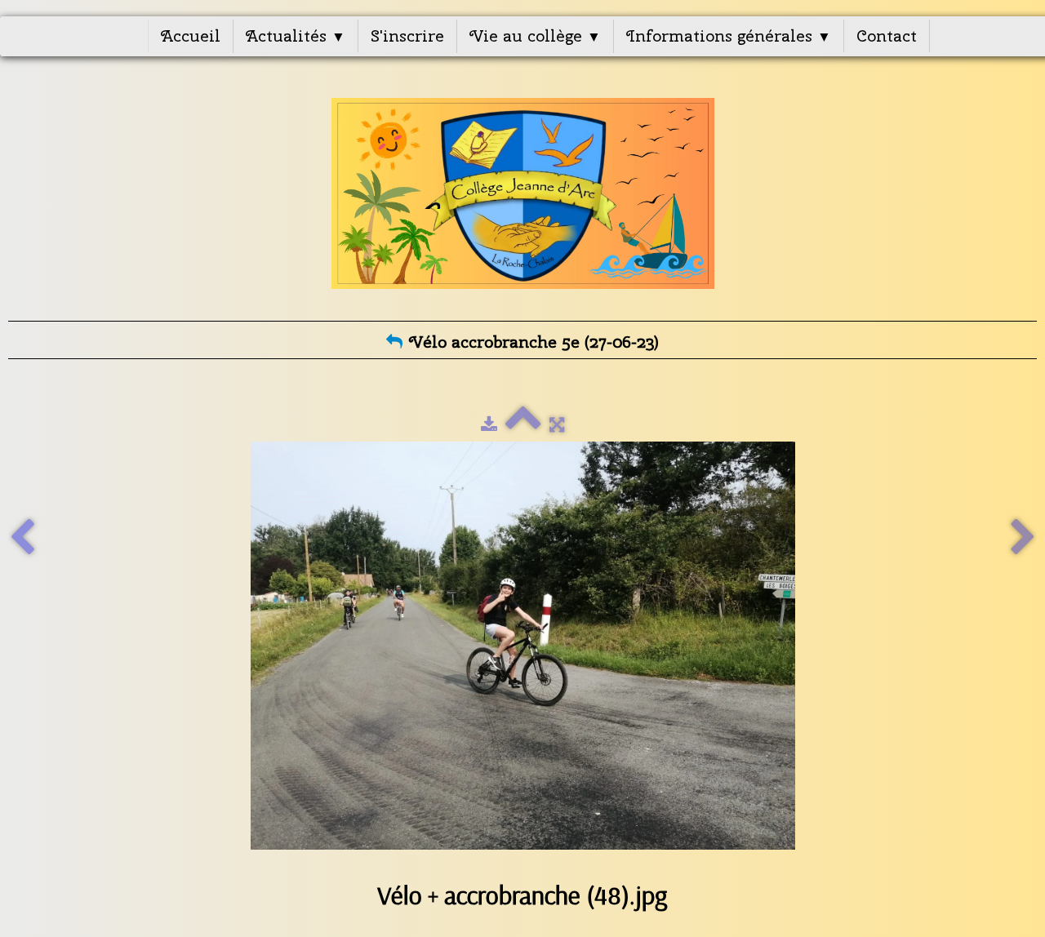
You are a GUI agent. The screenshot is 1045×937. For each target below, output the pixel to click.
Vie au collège (535, 35)
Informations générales (728, 35)
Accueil (190, 35)
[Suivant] (1023, 537)
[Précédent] (22, 537)
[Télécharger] (489, 424)
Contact (886, 35)
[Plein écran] (556, 424)
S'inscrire (407, 35)
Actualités (295, 35)
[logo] (523, 193)
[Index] (523, 424)
